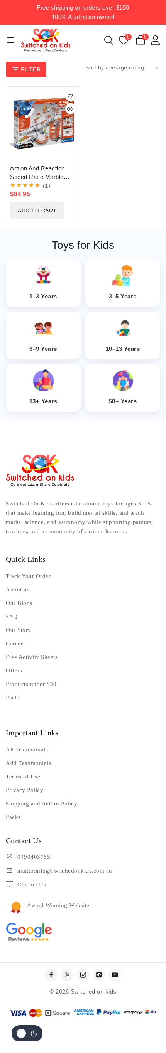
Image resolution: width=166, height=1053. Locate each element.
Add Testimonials (28, 763)
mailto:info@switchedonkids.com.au (64, 871)
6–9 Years (43, 348)
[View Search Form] (108, 40)
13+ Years (43, 401)
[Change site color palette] (27, 1033)
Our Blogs (19, 603)
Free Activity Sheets (32, 657)
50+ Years (123, 401)
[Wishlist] (70, 96)
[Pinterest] (99, 975)
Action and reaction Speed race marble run (37, 177)
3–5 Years (123, 296)
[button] (37, 210)
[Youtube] (114, 975)
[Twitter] (67, 975)
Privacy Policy (24, 790)
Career (14, 643)
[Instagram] (83, 975)
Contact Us (31, 884)
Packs (13, 697)
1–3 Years (43, 296)
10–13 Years (123, 348)
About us (17, 589)
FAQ (12, 616)
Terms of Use (23, 776)
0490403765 (33, 857)
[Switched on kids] (46, 40)
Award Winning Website (58, 905)
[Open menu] (10, 40)
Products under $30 (31, 684)
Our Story (18, 630)
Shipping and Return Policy (41, 803)
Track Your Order (28, 576)
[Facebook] (51, 975)
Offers (14, 670)
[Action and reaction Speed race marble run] (43, 123)
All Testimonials (27, 749)
